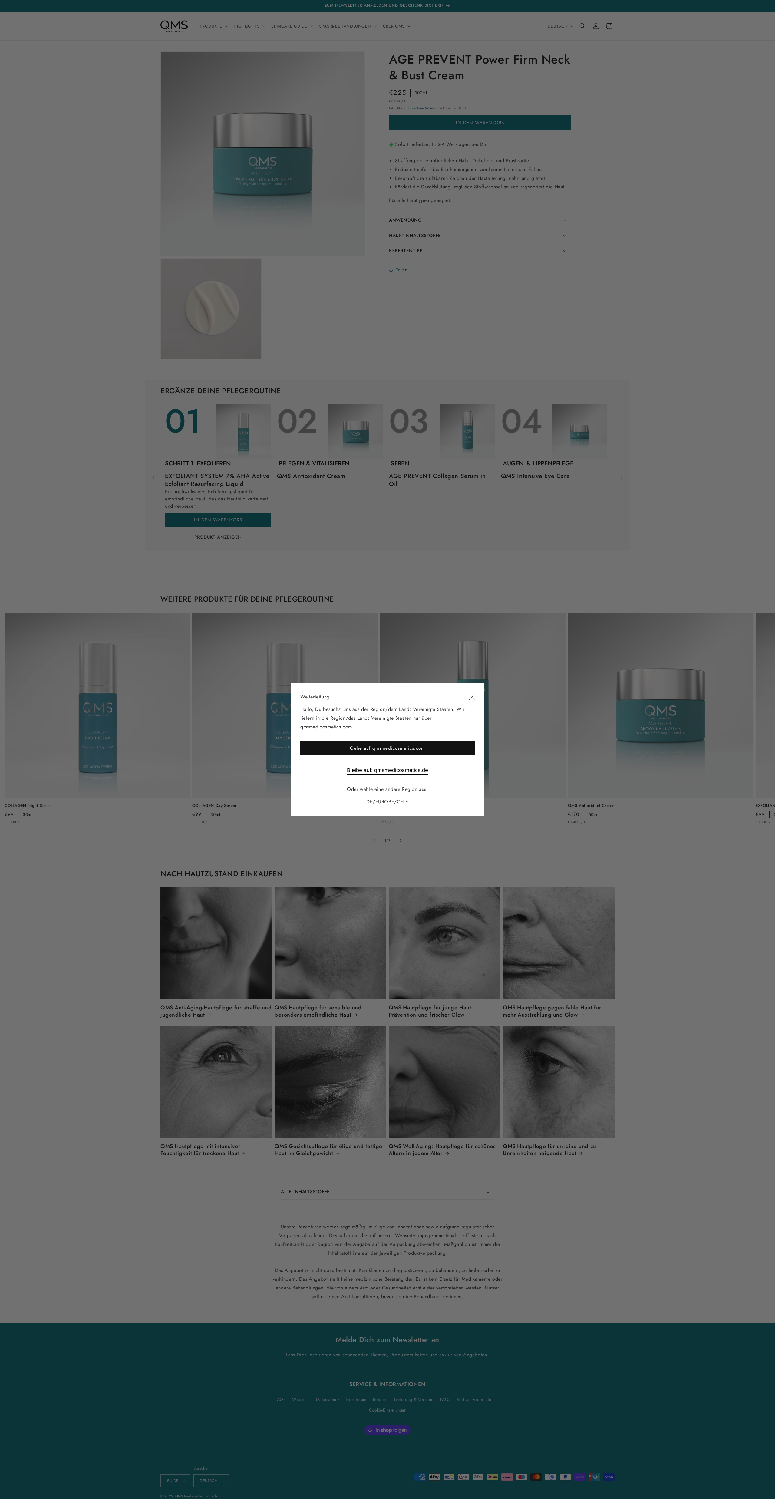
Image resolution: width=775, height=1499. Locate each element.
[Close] (472, 697)
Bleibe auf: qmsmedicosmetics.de (387, 770)
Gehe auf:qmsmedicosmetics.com (387, 748)
